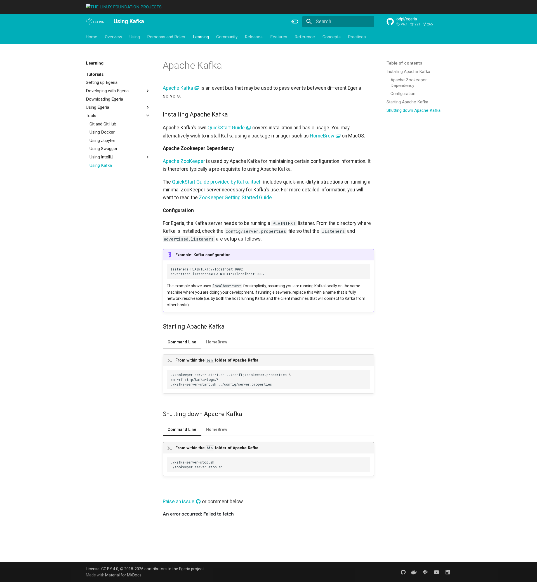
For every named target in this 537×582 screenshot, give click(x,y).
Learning (201, 36)
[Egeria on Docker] (414, 572)
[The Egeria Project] (94, 22)
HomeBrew (322, 136)
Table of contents (404, 63)
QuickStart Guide (227, 127)
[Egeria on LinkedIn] (448, 572)
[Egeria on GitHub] (403, 572)
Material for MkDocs (123, 575)
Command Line (182, 342)
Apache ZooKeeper (184, 161)
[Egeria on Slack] (425, 572)
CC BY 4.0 (109, 569)
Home (92, 36)
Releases (254, 36)
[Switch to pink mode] (295, 21)
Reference (305, 36)
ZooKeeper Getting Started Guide (235, 197)
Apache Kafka (178, 88)
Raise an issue (179, 501)
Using (134, 36)
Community (226, 36)
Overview (113, 36)
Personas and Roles (166, 36)
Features (278, 36)
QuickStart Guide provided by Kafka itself (217, 182)
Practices (357, 36)
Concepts (331, 36)
